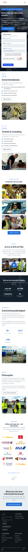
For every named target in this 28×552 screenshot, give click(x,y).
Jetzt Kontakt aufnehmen (14, 504)
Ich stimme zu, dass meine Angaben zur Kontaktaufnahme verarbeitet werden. (13, 54)
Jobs (3, 542)
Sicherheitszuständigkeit (7, 537)
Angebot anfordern (14, 232)
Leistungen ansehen (8, 28)
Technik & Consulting (19, 518)
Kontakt (16, 542)
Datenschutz (18, 537)
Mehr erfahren (6, 99)
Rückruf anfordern (8, 64)
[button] (14, 265)
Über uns (19, 28)
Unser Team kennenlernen (9, 392)
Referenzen (4, 539)
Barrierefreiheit (18, 539)
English (23, 549)
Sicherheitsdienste (19, 516)
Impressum (17, 535)
